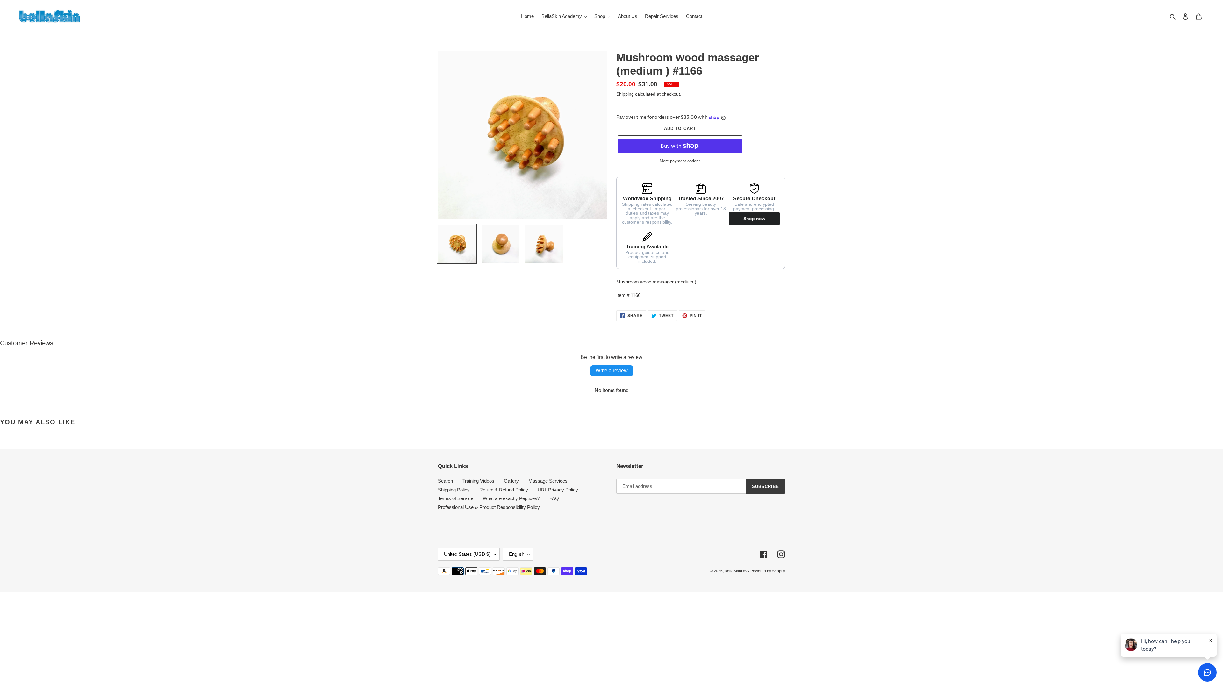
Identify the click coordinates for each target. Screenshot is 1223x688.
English (516, 554)
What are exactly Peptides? (511, 498)
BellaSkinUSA (737, 571)
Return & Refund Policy (503, 489)
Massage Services (548, 481)
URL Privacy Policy (558, 489)
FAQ (554, 498)
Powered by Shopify (767, 571)
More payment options (680, 161)
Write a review (612, 370)
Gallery (511, 481)
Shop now (754, 218)
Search (445, 481)
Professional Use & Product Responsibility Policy (489, 507)
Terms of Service (455, 498)
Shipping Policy (454, 489)
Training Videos (478, 481)
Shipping (625, 94)
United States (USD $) (467, 554)
